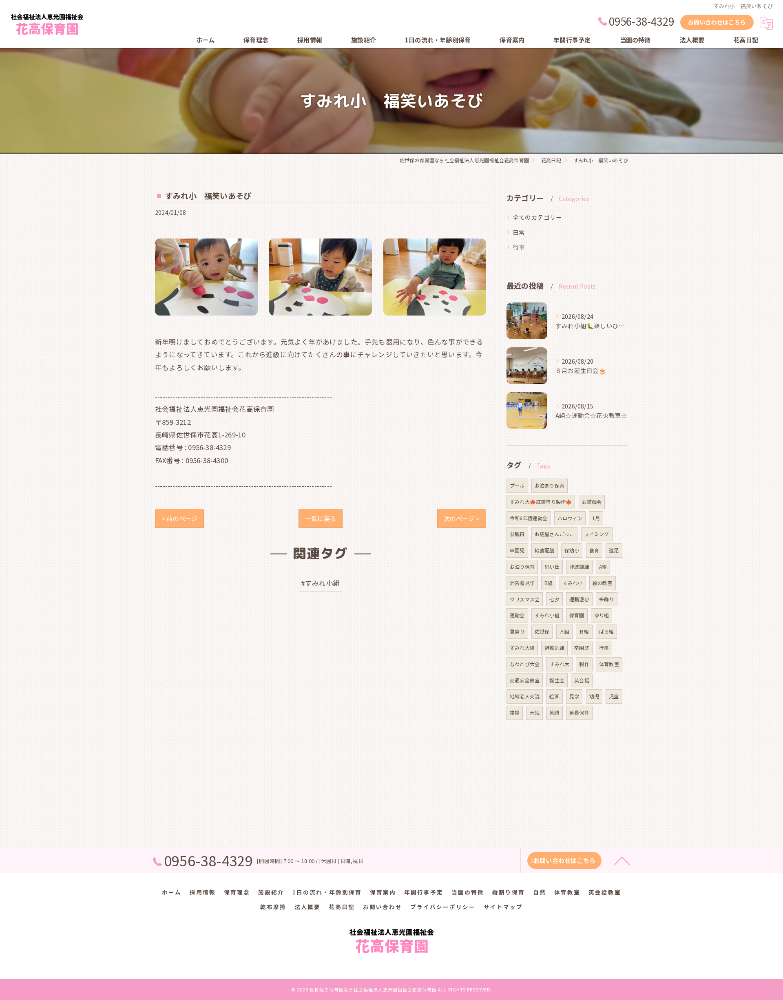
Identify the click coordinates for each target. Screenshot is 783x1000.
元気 (535, 712)
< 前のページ (179, 518)
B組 (548, 582)
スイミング (596, 533)
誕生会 (556, 680)
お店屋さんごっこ (555, 533)
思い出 (552, 566)
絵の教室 (603, 582)
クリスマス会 (525, 599)
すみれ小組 (547, 614)
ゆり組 (601, 614)
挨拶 (515, 712)
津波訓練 (579, 566)
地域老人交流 (525, 696)
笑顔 (554, 712)
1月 (596, 517)
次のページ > (462, 518)
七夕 (554, 599)
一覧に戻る (320, 518)
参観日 (517, 533)
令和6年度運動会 (529, 517)
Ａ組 (564, 631)
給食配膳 (545, 550)
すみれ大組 (522, 647)
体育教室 (609, 663)
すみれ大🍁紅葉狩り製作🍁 (541, 501)
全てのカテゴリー (537, 217)
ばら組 (606, 631)
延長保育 (579, 712)
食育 (594, 550)
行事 (519, 247)
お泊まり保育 (549, 485)
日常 (519, 232)
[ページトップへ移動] (622, 860)
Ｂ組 (584, 631)
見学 (574, 696)
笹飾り (606, 599)
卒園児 (517, 550)
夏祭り (517, 631)
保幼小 (572, 550)
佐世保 (542, 631)
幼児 (594, 696)
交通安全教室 (525, 680)
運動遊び (579, 599)
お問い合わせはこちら (717, 22)
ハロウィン (569, 517)
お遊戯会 (592, 501)
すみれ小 (573, 582)
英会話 (581, 680)
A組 (603, 566)
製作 (584, 663)
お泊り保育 (522, 566)
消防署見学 (522, 582)
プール (517, 485)
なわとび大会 (525, 663)
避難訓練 (554, 647)
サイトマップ (503, 907)
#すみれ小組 (320, 583)
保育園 (576, 614)
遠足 (614, 550)
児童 (614, 696)
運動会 (517, 614)
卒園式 (581, 647)
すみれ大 (559, 663)
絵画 (554, 696)
